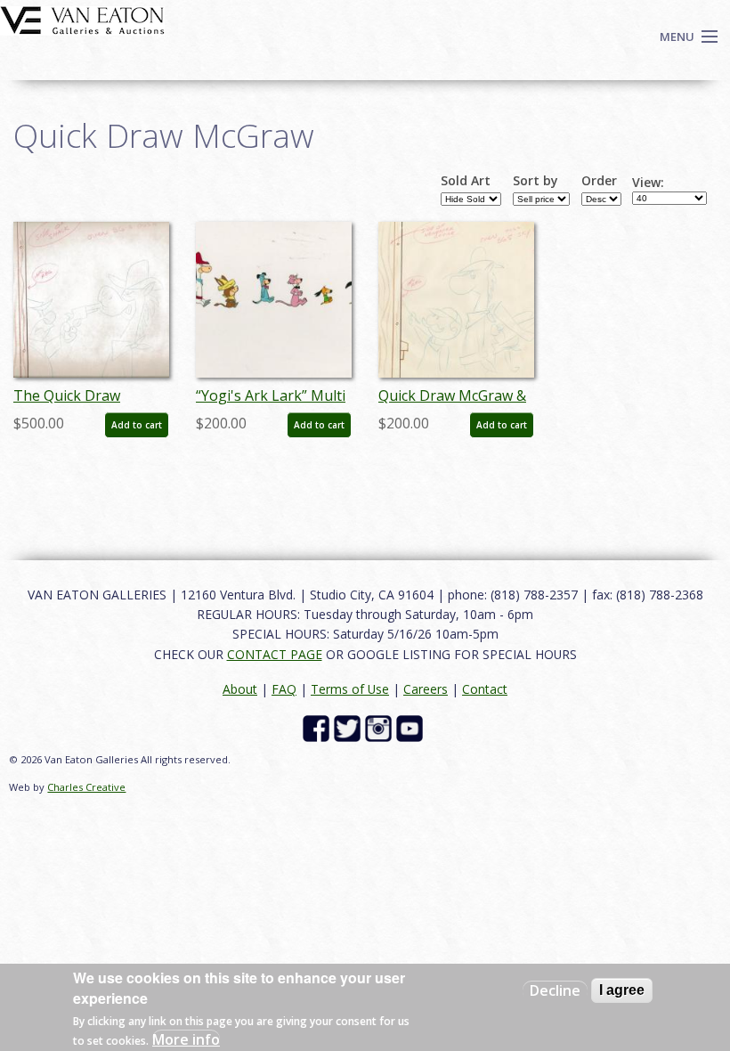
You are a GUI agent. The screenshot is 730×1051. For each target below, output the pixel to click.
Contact (484, 688)
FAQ (284, 688)
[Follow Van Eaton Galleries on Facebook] (318, 727)
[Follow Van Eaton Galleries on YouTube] (411, 727)
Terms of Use (350, 688)
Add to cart (136, 425)
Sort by (535, 181)
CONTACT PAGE (274, 654)
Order (599, 181)
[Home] (82, 19)
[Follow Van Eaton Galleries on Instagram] (380, 727)
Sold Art (466, 181)
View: (648, 182)
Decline (555, 990)
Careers (425, 688)
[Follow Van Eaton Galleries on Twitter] (349, 727)
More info (186, 1039)
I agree (622, 990)
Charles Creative (86, 787)
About (240, 688)
